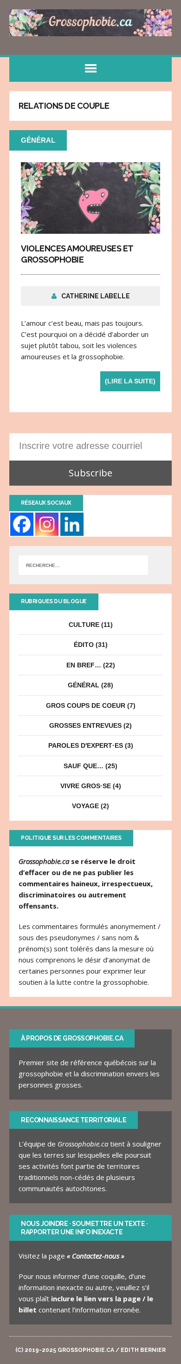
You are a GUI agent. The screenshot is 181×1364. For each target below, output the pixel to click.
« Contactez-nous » (95, 1255)
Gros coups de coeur (85, 705)
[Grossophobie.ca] (90, 22)
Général (83, 685)
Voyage (85, 806)
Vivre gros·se (85, 786)
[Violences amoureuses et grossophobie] (90, 228)
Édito (84, 644)
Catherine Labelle (95, 296)
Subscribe (90, 473)
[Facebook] (21, 524)
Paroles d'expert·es (85, 745)
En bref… (83, 665)
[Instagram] (46, 524)
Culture (84, 624)
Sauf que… (83, 766)
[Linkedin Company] (72, 524)
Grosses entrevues (85, 725)
